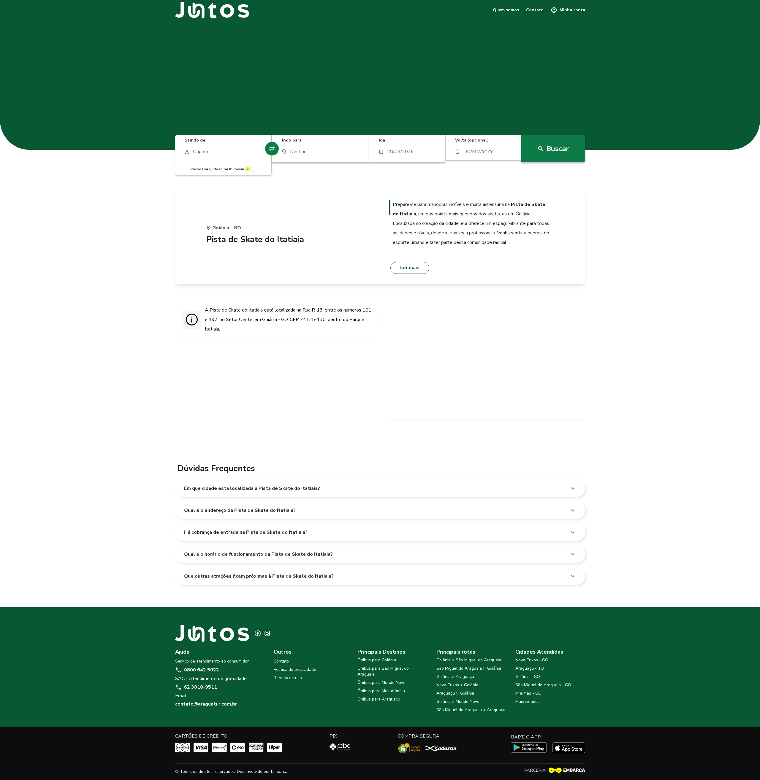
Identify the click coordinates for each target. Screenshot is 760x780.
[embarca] (554, 770)
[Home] (212, 10)
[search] (223, 152)
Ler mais (409, 267)
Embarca (279, 771)
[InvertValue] (272, 148)
